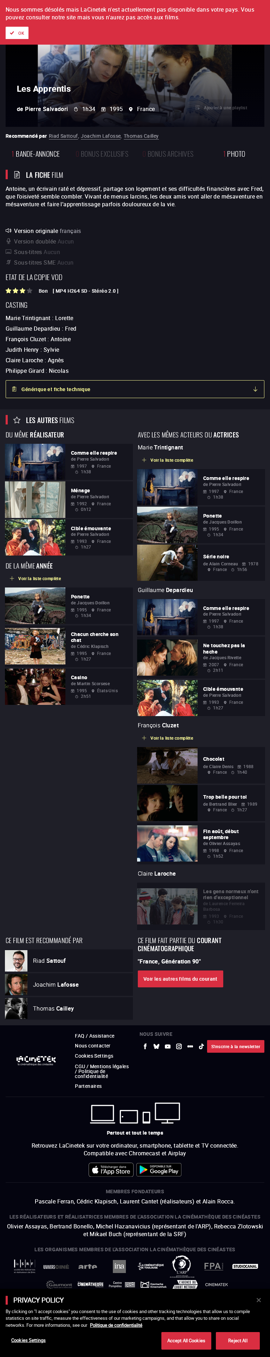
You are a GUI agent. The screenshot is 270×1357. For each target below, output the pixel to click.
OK (21, 33)
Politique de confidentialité (116, 1325)
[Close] (258, 1300)
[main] (135, 1323)
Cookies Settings (28, 1340)
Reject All (237, 1340)
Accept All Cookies (186, 1340)
